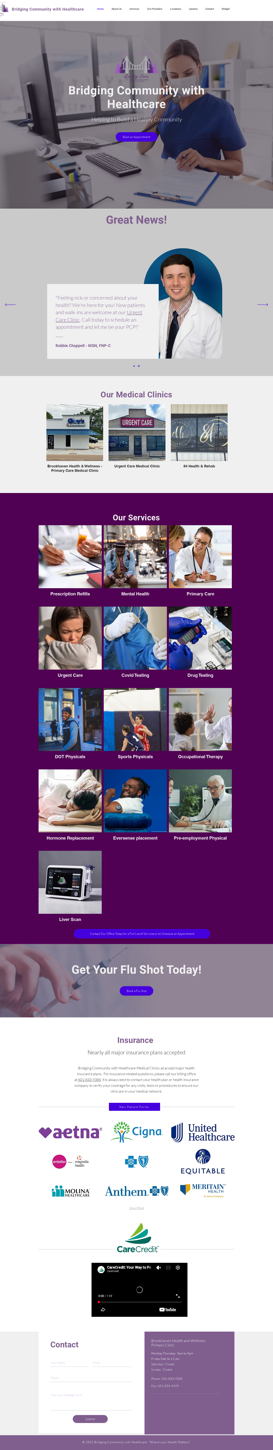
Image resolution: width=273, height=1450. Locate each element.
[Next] (262, 305)
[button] (175, 9)
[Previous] (10, 305)
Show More (136, 1208)
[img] (70, 1132)
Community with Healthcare (56, 9)
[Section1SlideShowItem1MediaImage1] (134, 366)
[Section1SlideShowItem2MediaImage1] (139, 366)
